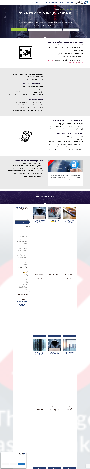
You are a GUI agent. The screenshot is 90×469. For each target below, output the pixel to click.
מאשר (21, 464)
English (31, 2)
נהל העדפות (5, 464)
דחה (13, 464)
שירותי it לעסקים (76, 9)
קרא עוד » (69, 336)
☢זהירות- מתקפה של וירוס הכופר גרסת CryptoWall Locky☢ (39, 353)
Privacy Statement (11, 466)
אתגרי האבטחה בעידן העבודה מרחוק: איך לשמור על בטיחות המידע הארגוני (69, 222)
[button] (2, 454)
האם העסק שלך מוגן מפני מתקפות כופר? (69, 353)
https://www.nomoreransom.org (75, 147)
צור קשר (36, 2)
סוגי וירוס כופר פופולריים (22, 245)
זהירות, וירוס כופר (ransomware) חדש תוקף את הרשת (54, 353)
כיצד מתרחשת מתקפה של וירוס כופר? (22, 242)
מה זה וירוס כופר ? (23, 239)
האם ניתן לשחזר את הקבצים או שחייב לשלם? (22, 251)
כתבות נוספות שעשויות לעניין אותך (21, 261)
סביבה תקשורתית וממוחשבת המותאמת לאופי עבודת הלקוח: (21, 236)
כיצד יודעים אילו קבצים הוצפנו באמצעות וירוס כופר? (21, 247)
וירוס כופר (25, 264)
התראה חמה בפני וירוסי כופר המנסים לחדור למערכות (39, 221)
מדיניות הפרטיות (65, 32)
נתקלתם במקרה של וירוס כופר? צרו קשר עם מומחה (20, 254)
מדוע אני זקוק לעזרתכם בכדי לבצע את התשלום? (21, 258)
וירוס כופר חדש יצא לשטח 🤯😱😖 (54, 221)
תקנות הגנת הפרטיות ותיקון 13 (51, 2)
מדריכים (41, 2)
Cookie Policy (17, 466)
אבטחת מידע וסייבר (63, 9)
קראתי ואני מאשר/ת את (70, 32)
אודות (72, 2)
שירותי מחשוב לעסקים (64, 2)
